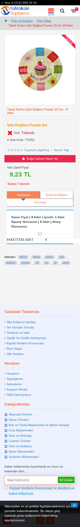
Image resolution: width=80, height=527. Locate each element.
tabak (36, 257)
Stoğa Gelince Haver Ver (42, 158)
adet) (66, 262)
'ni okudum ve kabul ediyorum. (42, 490)
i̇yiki (61, 257)
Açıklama (23, 195)
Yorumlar (40, 202)
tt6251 (23, 257)
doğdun (11, 262)
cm (46, 262)
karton (49, 257)
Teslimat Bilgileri (56, 195)
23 (37, 262)
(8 (55, 262)
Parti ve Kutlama (22, 21)
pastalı (26, 262)
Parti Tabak (44, 21)
